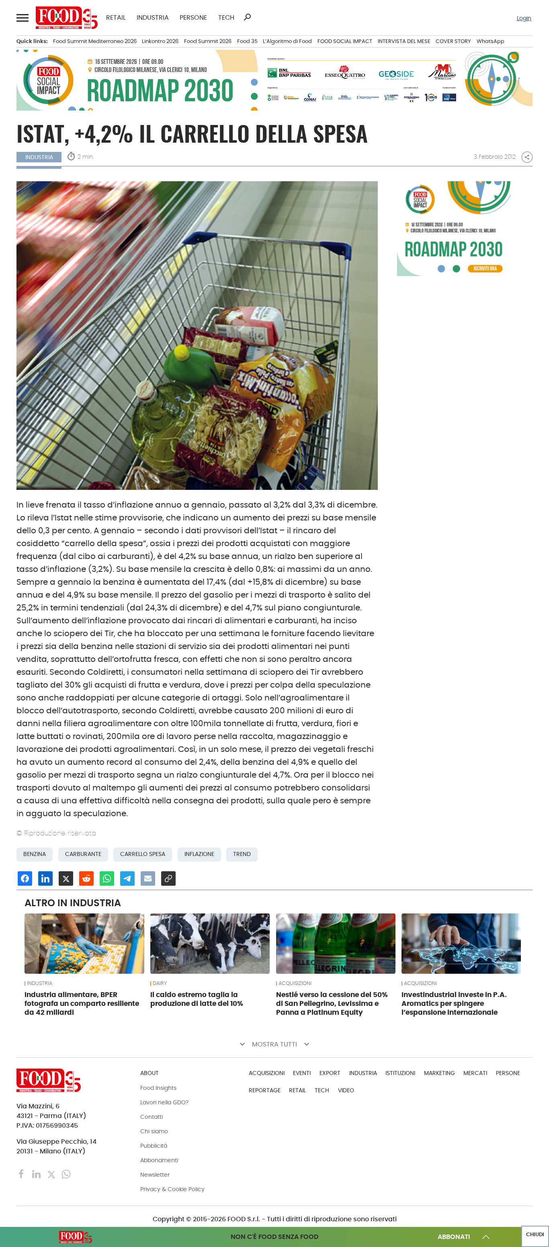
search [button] (247, 17)
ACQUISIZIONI (295, 983)
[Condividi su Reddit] (86, 878)
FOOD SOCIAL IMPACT (345, 41)
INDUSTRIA (153, 17)
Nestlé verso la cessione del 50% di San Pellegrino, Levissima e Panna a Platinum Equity (332, 1003)
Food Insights (158, 1088)
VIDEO (346, 1090)
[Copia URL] (168, 878)
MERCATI (475, 1073)
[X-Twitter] (52, 1173)
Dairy (160, 983)
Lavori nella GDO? (164, 1102)
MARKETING (439, 1073)
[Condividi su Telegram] (127, 878)
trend (242, 854)
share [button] (527, 157)
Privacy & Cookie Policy (172, 1189)
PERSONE (193, 17)
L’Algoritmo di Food (287, 41)
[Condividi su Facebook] (25, 878)
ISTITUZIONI (400, 1073)
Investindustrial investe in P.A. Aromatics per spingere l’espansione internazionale (454, 1003)
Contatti (151, 1117)
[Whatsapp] (66, 1173)
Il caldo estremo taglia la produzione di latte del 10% (196, 999)
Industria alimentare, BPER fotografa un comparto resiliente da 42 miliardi (82, 1003)
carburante (83, 854)
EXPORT (330, 1073)
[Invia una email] (148, 878)
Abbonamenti (159, 1160)
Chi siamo (154, 1131)
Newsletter (155, 1175)
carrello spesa (142, 854)
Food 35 (247, 41)
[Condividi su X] (66, 878)
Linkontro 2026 (160, 41)
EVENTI (302, 1073)
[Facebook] (22, 1173)
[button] (21, 17)
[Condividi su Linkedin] (45, 878)
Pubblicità (153, 1146)
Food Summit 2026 (207, 41)
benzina (34, 854)
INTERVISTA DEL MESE (404, 41)
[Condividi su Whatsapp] (107, 878)
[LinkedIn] (37, 1173)
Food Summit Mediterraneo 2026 (95, 41)
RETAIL (116, 17)
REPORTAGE (265, 1090)
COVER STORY (453, 41)
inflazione (199, 854)
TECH (226, 17)
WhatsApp (490, 41)
